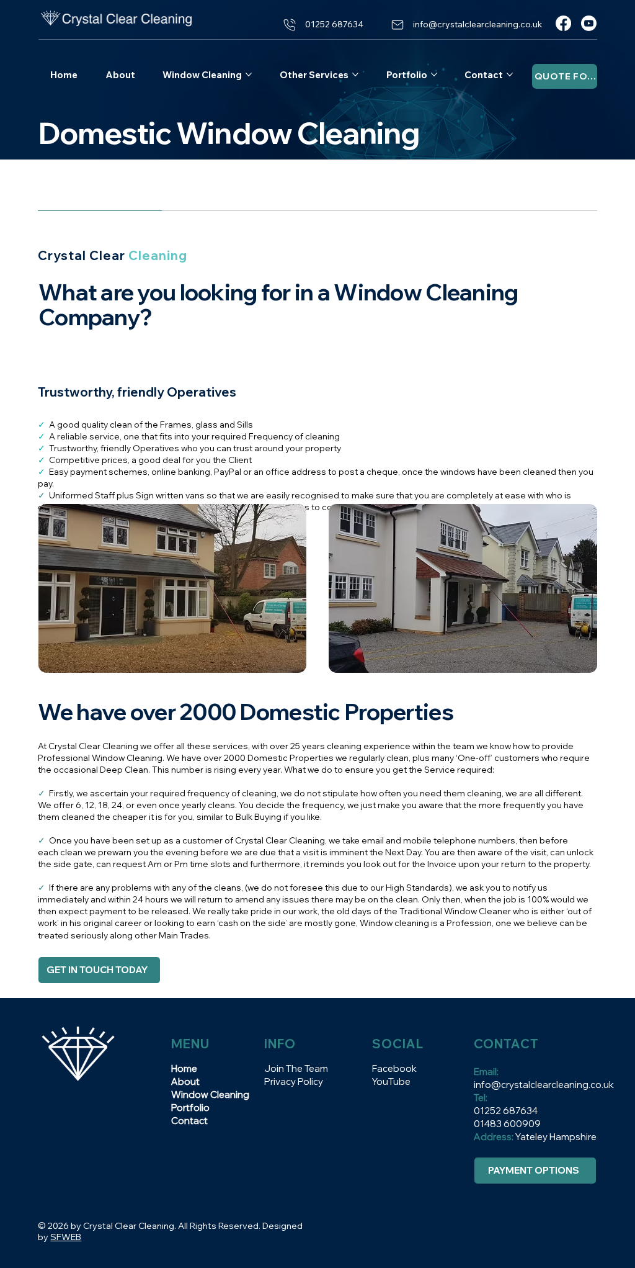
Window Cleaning (210, 1094)
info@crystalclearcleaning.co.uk (544, 1084)
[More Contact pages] (510, 74)
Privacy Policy (293, 1081)
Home (184, 1068)
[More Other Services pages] (355, 74)
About (185, 1081)
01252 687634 (507, 1111)
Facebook (394, 1068)
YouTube (391, 1081)
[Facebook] (563, 23)
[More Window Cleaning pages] (249, 74)
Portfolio (190, 1107)
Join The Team (296, 1068)
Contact (189, 1120)
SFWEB (65, 1237)
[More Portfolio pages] (434, 74)
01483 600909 (507, 1124)
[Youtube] (589, 23)
